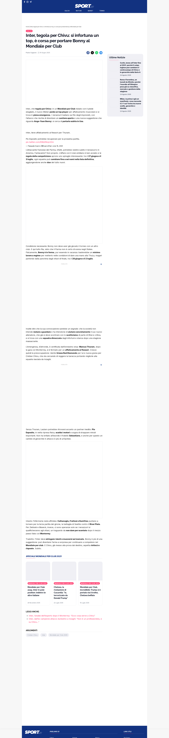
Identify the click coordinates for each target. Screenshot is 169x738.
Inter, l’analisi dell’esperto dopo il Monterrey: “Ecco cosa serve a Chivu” (62, 616)
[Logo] (84, 6)
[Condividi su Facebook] (88, 52)
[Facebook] (25, 2)
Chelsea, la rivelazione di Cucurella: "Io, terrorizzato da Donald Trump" (61, 592)
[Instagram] (28, 2)
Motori (79, 11)
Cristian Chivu (32, 635)
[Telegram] (31, 2)
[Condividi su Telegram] (100, 52)
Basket (90, 11)
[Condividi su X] (92, 52)
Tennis (102, 11)
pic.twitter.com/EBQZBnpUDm (40, 142)
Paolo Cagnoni (31, 53)
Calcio (67, 11)
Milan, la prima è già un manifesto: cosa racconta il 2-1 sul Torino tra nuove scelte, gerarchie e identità (130, 103)
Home (27, 26)
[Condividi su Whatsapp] (96, 52)
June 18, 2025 (57, 146)
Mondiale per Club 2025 (37, 583)
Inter (43, 635)
